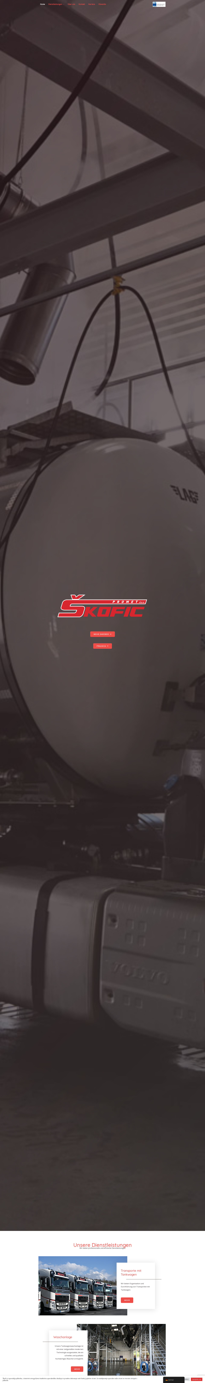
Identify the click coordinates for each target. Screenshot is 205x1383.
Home (42, 4)
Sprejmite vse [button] (196, 1379)
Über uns (71, 4)
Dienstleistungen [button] (55, 4)
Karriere (91, 4)
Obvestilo (102, 4)
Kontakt (82, 4)
